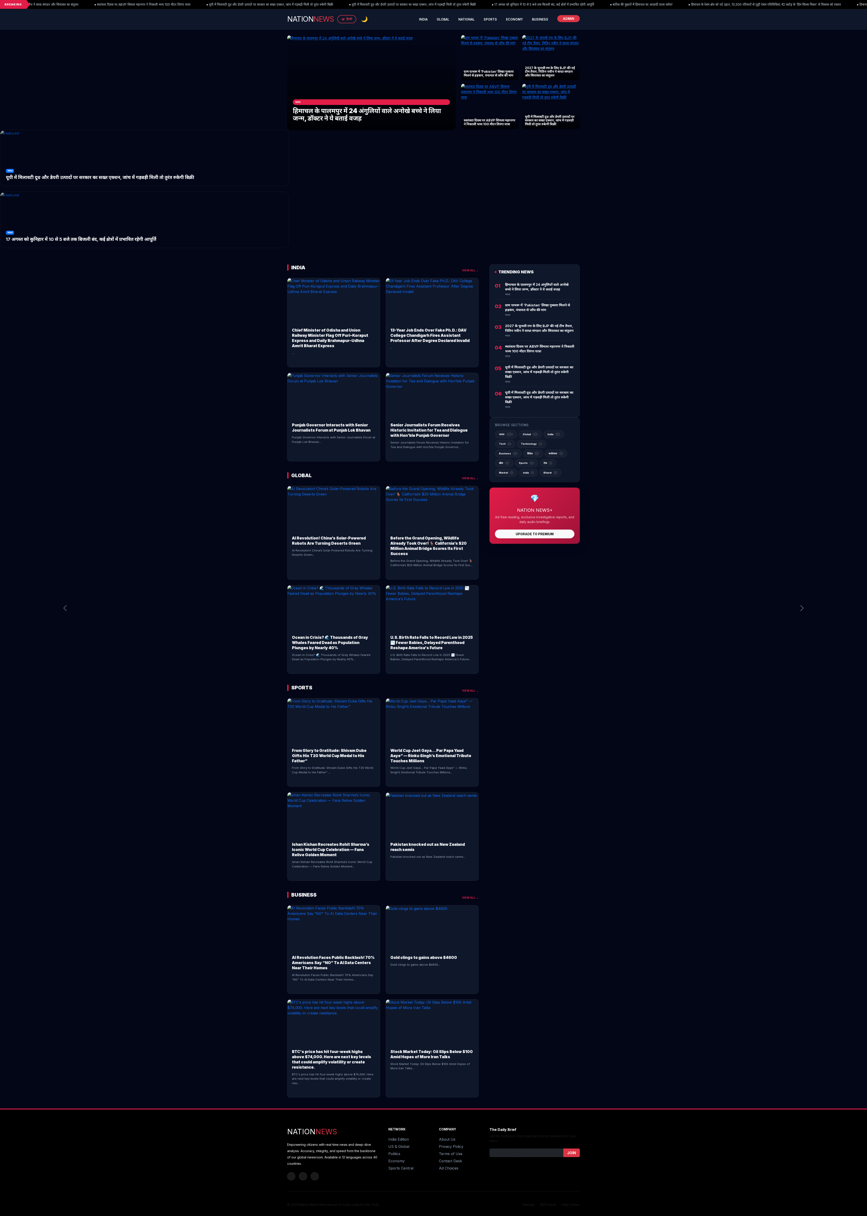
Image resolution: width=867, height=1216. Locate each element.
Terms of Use (450, 1153)
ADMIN (568, 19)
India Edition (398, 1139)
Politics (394, 1153)
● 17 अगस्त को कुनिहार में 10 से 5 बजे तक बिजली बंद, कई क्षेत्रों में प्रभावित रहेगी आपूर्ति (428, 4)
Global (443, 19)
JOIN (571, 1153)
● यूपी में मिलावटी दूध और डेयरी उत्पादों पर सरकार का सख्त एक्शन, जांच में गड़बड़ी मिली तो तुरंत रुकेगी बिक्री (155, 4)
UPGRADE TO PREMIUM (535, 534)
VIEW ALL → (470, 270)
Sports (490, 19)
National (466, 19)
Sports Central (400, 1168)
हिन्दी (346, 19)
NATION (310, 19)
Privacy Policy (451, 1146)
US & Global (398, 1146)
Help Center (571, 1205)
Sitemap (529, 1205)
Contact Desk (450, 1161)
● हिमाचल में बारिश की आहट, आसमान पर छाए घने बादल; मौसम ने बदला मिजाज (789, 4)
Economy (514, 19)
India (423, 19)
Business (540, 19)
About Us (447, 1139)
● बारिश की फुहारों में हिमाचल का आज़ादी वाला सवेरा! (526, 4)
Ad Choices (448, 1168)
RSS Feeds (548, 1205)
